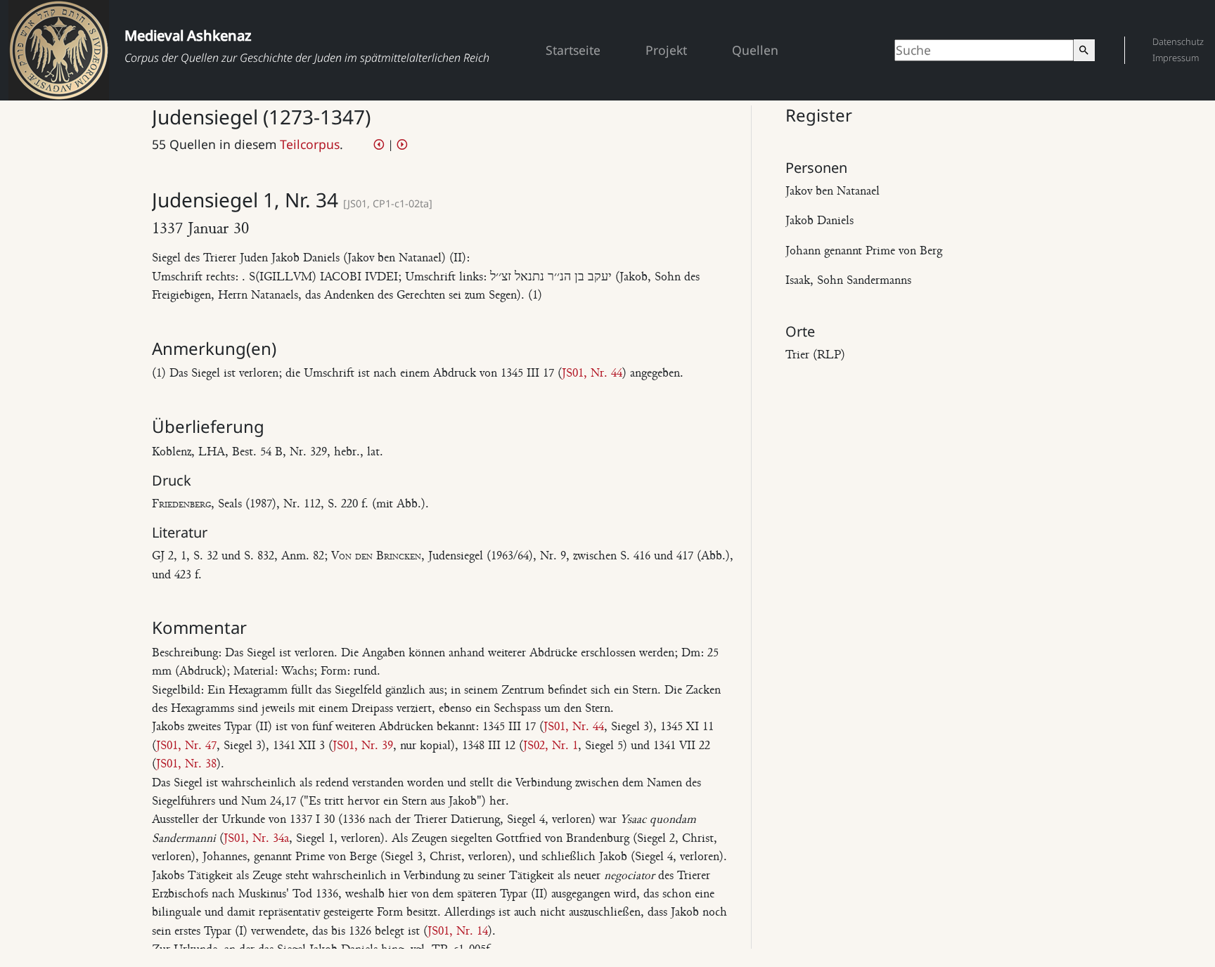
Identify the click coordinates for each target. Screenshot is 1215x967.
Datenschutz (1178, 41)
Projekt (666, 49)
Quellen (755, 49)
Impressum (1175, 57)
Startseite (573, 49)
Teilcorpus (310, 144)
